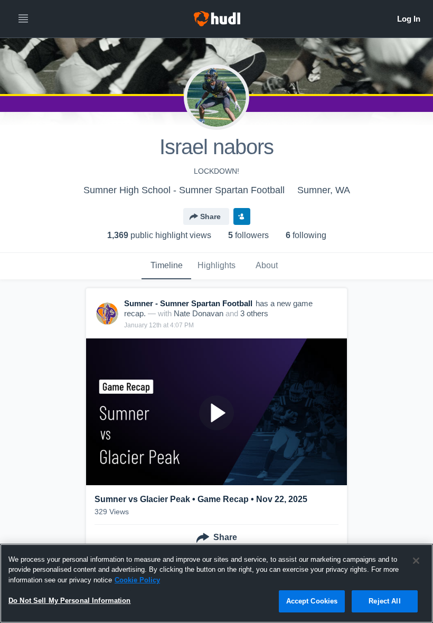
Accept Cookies (312, 601)
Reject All (384, 601)
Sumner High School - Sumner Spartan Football (184, 190)
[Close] (416, 560)
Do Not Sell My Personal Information (69, 601)
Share (210, 216)
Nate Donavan (198, 313)
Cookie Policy (137, 580)
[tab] (166, 266)
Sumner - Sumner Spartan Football (188, 303)
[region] (216, 583)
